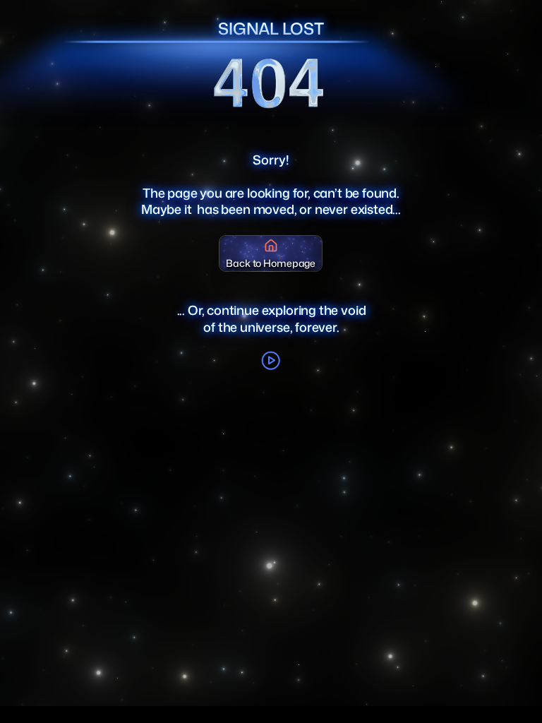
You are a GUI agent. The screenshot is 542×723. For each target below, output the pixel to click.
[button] (271, 360)
